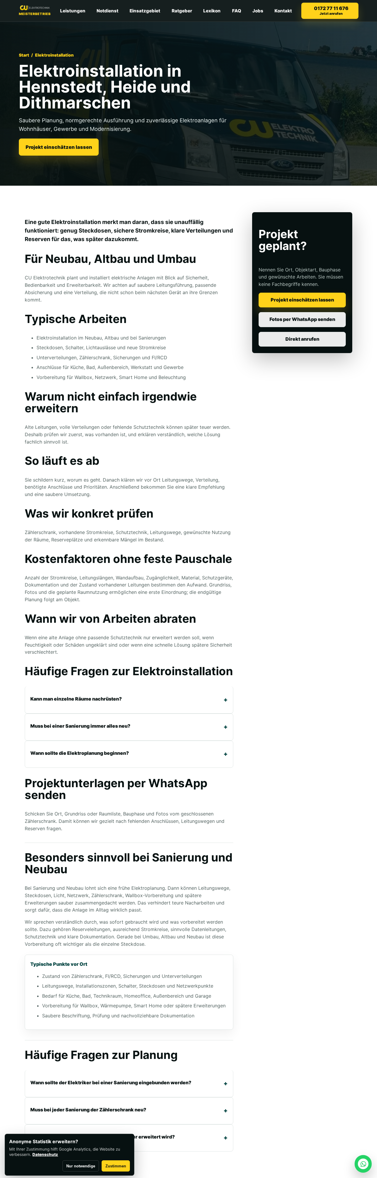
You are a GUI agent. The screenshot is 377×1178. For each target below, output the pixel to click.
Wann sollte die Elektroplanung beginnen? (79, 753)
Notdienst (107, 11)
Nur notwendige (80, 1166)
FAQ (236, 11)
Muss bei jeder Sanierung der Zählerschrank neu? (88, 1110)
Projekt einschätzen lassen (59, 147)
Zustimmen (115, 1166)
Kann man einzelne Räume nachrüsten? (76, 699)
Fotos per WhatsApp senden (302, 319)
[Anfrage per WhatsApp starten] (363, 1164)
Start (24, 54)
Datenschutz (45, 1154)
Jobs (257, 11)
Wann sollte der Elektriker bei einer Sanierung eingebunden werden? (110, 1082)
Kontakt (283, 11)
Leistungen (72, 11)
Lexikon (212, 11)
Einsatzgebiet (145, 11)
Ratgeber (182, 11)
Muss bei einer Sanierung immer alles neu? (80, 726)
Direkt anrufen (302, 339)
